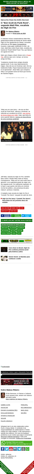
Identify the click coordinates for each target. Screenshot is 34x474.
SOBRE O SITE (5, 405)
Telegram (13, 227)
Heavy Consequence (19, 44)
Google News (5, 233)
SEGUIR (3, 418)
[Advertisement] (15, 160)
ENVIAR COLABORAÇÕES (9, 410)
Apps (19, 233)
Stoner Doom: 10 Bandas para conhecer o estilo (19, 257)
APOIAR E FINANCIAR (8, 415)
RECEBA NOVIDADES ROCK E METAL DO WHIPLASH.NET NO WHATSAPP (17, 2)
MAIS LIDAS (24, 410)
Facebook (21, 227)
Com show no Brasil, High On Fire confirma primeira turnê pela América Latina (19, 249)
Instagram (4, 230)
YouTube (20, 230)
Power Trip (12, 20)
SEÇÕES (23, 413)
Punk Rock (13, 211)
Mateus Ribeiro (14, 31)
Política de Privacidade (23, 438)
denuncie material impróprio (10, 436)
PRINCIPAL (24, 405)
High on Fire (4, 20)
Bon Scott (25, 20)
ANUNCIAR (4, 407)
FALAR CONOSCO (6, 421)
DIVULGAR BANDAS (7, 413)
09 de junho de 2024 (19, 33)
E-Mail (14, 233)
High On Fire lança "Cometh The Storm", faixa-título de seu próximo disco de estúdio (16, 200)
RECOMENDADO (26, 407)
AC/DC (19, 20)
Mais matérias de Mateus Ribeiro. (17, 399)
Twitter (12, 230)
